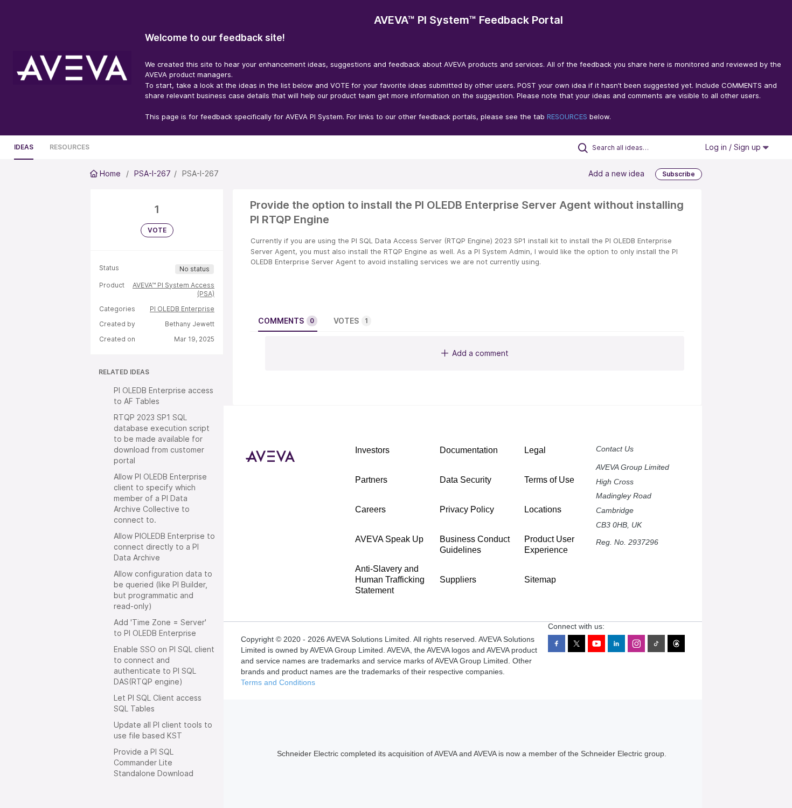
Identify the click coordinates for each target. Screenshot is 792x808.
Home (110, 173)
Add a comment (480, 353)
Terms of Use (549, 479)
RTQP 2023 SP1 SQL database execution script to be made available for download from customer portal (162, 439)
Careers (370, 509)
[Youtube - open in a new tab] (596, 643)
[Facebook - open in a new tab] (556, 643)
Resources (69, 147)
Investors (372, 450)
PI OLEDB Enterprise (182, 309)
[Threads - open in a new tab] (676, 643)
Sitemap (540, 579)
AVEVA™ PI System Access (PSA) (173, 289)
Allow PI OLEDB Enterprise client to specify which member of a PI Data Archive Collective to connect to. (160, 498)
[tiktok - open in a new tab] (656, 643)
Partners (371, 479)
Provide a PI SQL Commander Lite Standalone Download (153, 762)
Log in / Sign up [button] (734, 147)
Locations (542, 509)
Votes (351, 320)
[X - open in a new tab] (576, 643)
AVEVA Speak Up (389, 539)
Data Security (465, 479)
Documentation (469, 450)
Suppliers (458, 579)
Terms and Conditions (278, 682)
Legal (535, 450)
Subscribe (678, 174)
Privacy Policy (467, 509)
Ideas (23, 147)
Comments (286, 320)
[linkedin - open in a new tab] (616, 643)
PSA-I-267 (152, 173)
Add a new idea (616, 173)
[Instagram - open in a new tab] (636, 643)
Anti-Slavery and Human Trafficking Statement (390, 579)
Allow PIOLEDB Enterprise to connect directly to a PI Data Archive (164, 546)
